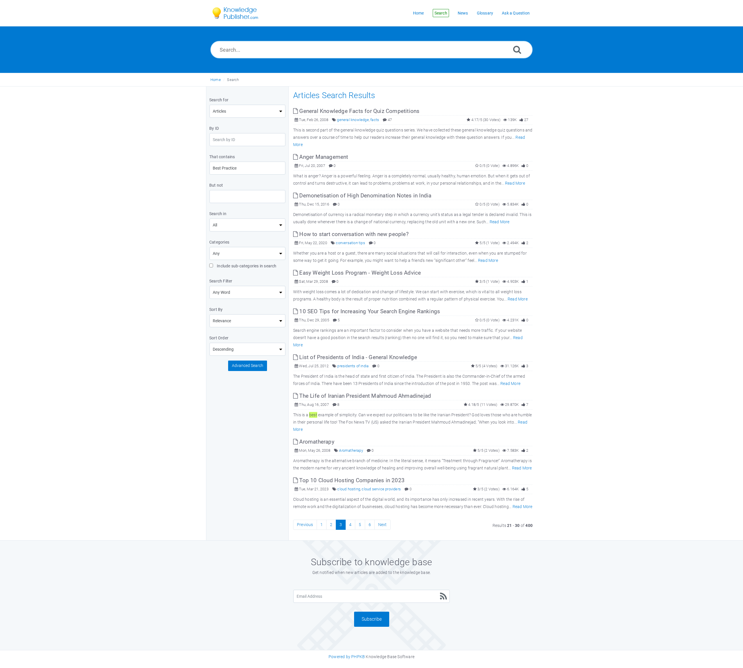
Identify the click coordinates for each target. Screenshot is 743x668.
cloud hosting (348, 489)
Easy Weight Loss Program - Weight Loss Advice (359, 272)
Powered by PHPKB (347, 656)
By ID (214, 128)
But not (216, 185)
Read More (515, 183)
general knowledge (353, 120)
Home (215, 80)
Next (382, 524)
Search (233, 80)
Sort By (216, 309)
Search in (217, 213)
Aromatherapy (316, 441)
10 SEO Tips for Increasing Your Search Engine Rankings (369, 311)
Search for (218, 100)
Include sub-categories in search (246, 266)
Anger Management (323, 157)
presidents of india (353, 366)
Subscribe (372, 619)
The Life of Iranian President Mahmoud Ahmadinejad (364, 395)
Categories (219, 242)
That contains (222, 156)
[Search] (517, 49)
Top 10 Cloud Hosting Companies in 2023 (351, 480)
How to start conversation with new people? (353, 234)
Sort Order (218, 338)
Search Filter (220, 281)
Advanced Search (247, 365)
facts (374, 120)
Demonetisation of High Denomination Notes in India (364, 195)
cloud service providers (381, 489)
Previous (305, 524)
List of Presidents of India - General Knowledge (357, 357)
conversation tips (350, 243)
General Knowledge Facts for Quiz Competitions (358, 111)
